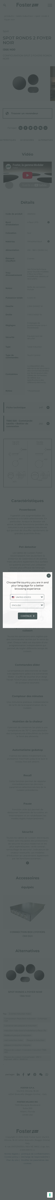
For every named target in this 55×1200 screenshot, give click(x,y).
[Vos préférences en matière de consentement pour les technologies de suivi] (50, 1195)
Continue (26, 616)
